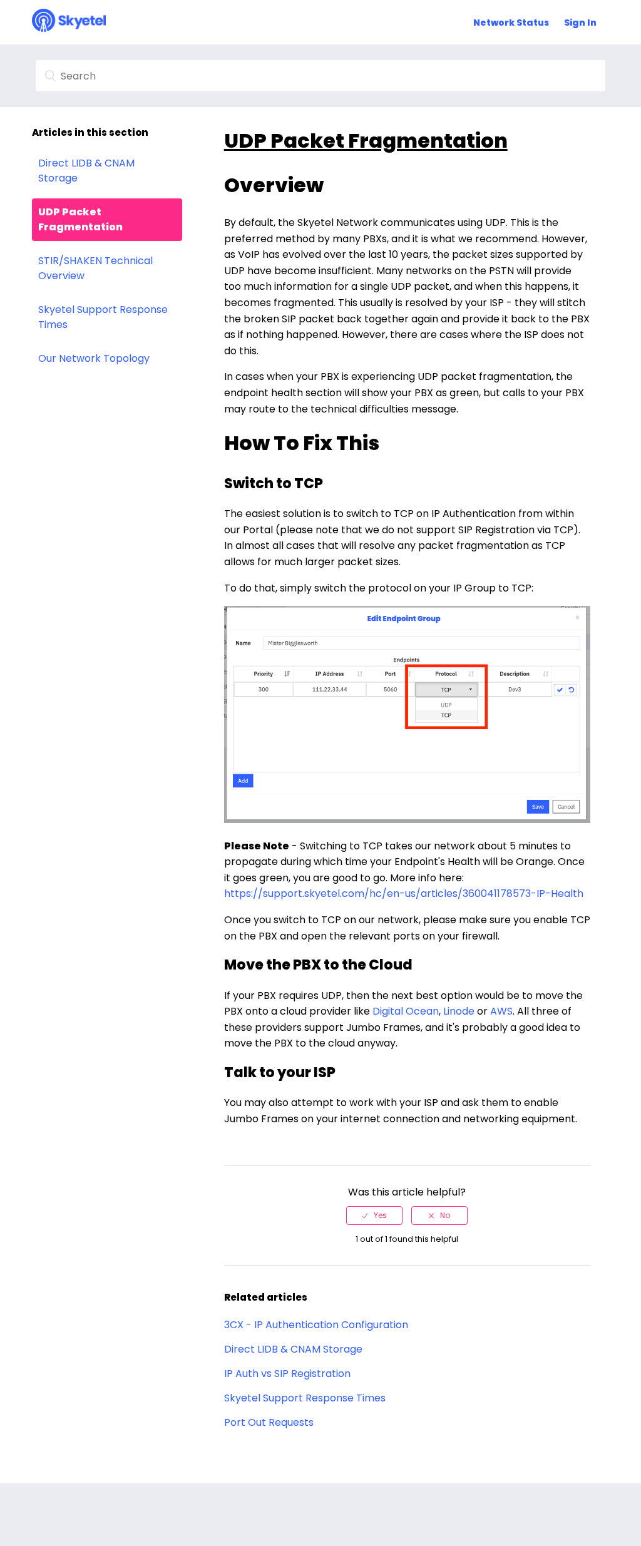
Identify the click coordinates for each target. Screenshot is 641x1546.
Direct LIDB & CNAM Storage (86, 170)
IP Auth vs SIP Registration (287, 1373)
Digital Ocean (405, 1011)
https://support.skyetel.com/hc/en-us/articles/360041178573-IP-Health (403, 893)
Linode (458, 1011)
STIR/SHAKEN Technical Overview (95, 268)
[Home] (68, 28)
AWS (501, 1011)
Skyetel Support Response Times (103, 317)
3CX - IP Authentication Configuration (316, 1325)
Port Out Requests (269, 1422)
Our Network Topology (94, 358)
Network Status (511, 22)
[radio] (374, 1215)
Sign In (580, 22)
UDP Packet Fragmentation (80, 219)
